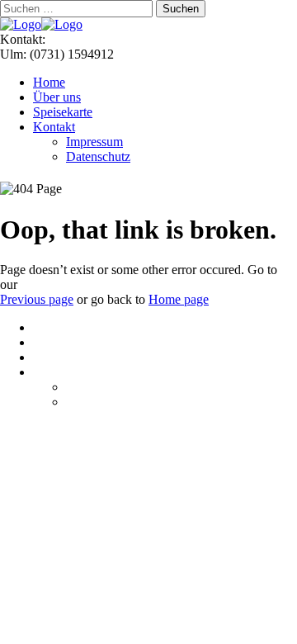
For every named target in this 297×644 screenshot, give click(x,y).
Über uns (57, 97)
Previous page (36, 299)
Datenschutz (98, 156)
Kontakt (54, 127)
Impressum (94, 142)
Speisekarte (62, 112)
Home (49, 82)
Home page (178, 299)
